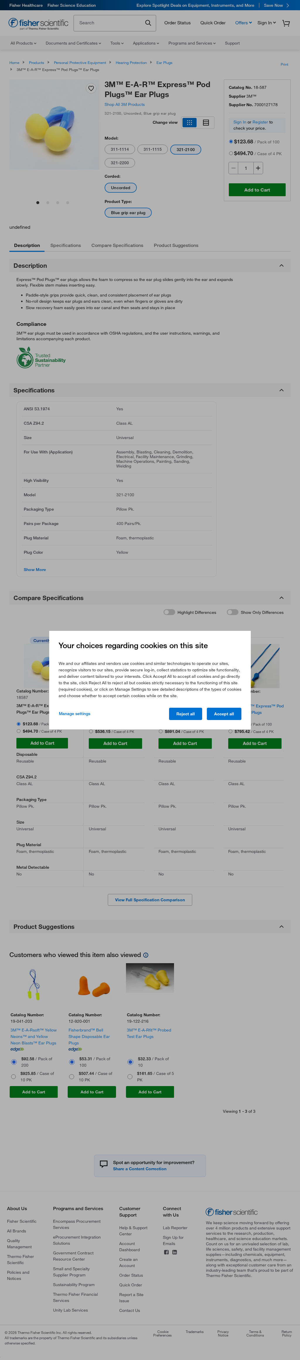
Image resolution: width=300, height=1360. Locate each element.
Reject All (185, 714)
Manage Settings (74, 713)
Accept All (224, 714)
